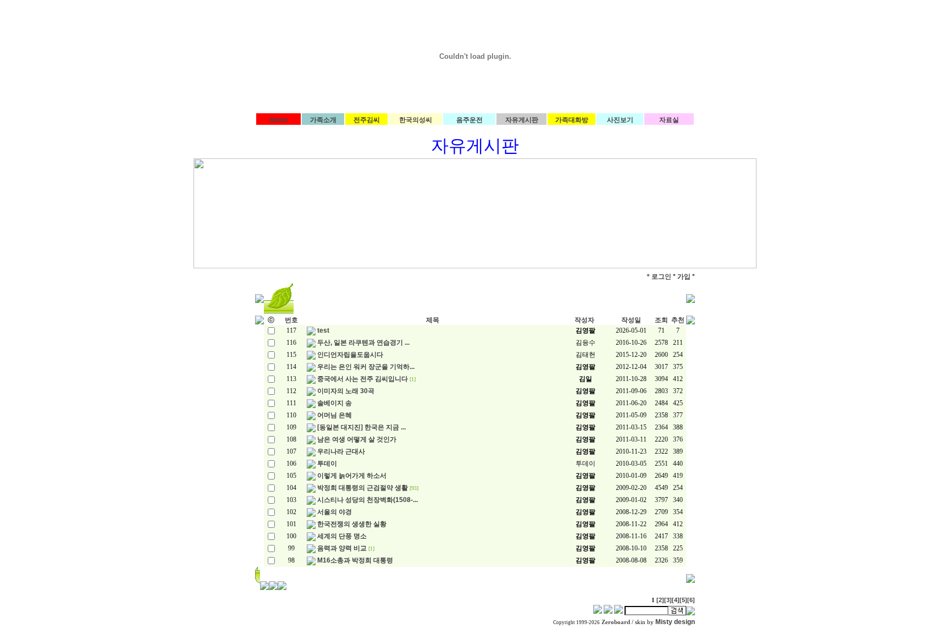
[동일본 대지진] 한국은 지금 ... (361, 427)
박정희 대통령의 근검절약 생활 (362, 488)
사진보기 (620, 120)
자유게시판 (521, 120)
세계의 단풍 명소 (342, 536)
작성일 (631, 320)
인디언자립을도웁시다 (350, 355)
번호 (291, 320)
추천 (677, 320)
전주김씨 (367, 120)
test (323, 330)
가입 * (686, 276)
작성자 (584, 320)
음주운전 (469, 120)
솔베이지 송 (334, 403)
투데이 (327, 463)
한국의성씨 (415, 120)
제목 (432, 320)
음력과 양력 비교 (342, 548)
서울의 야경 (334, 512)
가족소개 (323, 120)
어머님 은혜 (334, 415)
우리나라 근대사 (341, 451)
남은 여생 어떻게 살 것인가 (356, 439)
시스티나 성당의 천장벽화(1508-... (367, 500)
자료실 (669, 120)
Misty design (675, 622)
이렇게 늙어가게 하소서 (351, 475)
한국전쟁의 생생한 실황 (351, 524)
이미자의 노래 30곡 (345, 391)
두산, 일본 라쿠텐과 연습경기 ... (363, 342)
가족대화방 (571, 120)
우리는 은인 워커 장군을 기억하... (366, 367)
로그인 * (663, 276)
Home (278, 120)
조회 (661, 320)
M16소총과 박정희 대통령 (355, 560)
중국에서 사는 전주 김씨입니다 (362, 379)
